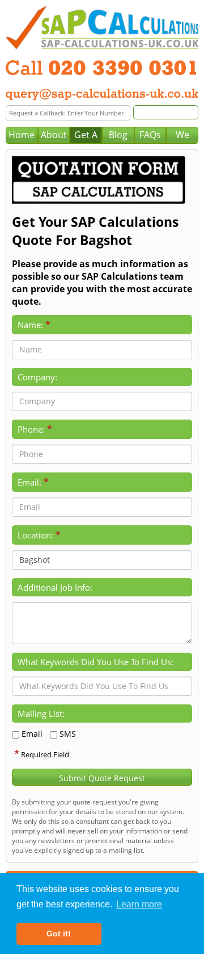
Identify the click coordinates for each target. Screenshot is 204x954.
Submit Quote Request (102, 778)
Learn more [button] (139, 904)
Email (32, 733)
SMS (67, 733)
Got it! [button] (58, 933)
